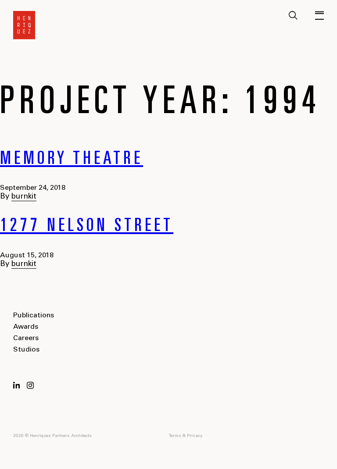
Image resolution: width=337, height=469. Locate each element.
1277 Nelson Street (86, 227)
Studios (26, 349)
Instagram (30, 385)
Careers (26, 338)
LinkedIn (16, 385)
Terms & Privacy (185, 436)
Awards (25, 326)
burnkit (23, 197)
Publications (33, 315)
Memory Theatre (71, 160)
